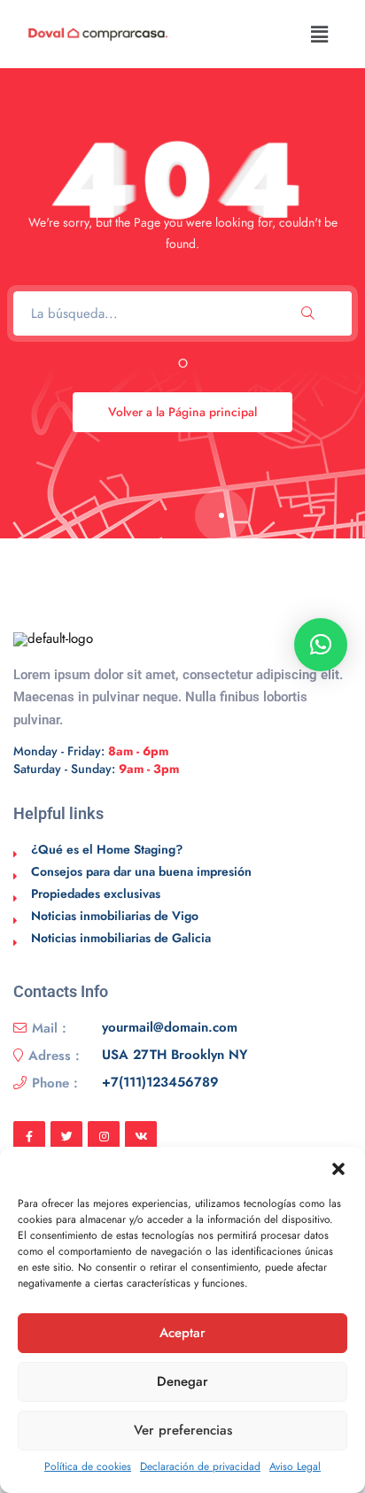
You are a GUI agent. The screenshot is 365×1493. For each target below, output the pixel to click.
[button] (338, 1169)
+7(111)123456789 (160, 1083)
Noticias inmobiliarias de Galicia (121, 938)
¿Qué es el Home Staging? (106, 849)
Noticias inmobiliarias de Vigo (114, 915)
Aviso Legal (295, 1466)
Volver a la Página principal (182, 412)
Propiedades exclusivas (95, 893)
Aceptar (182, 1332)
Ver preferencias (183, 1430)
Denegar (182, 1381)
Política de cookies (87, 1466)
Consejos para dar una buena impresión (141, 871)
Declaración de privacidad (200, 1466)
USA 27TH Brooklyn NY (174, 1055)
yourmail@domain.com (169, 1028)
